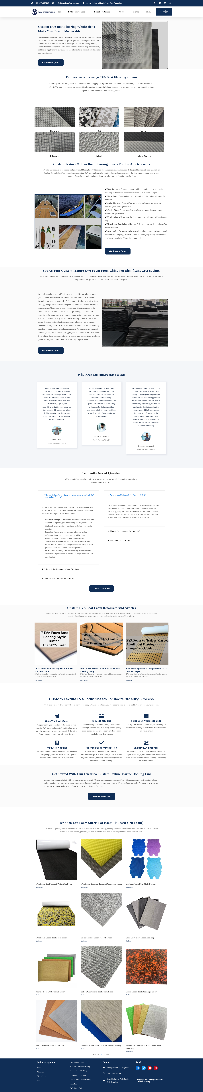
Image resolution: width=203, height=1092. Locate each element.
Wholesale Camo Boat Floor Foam (51, 938)
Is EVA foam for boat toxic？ (121, 540)
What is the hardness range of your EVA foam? (62, 569)
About (121, 12)
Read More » (38, 680)
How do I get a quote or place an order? (125, 531)
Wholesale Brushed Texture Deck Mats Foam (101, 884)
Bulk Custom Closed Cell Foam (50, 1045)
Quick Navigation (46, 1062)
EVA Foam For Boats (76, 12)
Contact (136, 12)
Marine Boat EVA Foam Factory (50, 992)
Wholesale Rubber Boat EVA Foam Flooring (101, 1045)
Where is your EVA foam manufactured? (60, 578)
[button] (154, 3)
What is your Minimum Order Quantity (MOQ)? (128, 495)
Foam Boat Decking (102, 12)
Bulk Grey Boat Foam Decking (140, 938)
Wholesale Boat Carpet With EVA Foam (54, 884)
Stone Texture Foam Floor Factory (96, 938)
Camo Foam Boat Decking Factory (141, 992)
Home (60, 12)
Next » (108, 1054)
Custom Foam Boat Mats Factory (141, 884)
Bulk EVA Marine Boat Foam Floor (97, 992)
